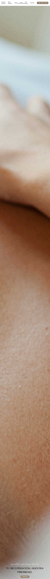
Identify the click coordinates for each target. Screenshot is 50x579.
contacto (32, 2)
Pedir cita (25, 576)
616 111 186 (44, 2)
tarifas (15, 2)
